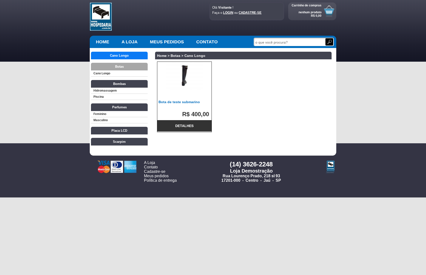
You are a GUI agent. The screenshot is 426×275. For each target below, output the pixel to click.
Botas (175, 56)
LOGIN (228, 13)
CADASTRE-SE (250, 13)
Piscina (98, 96)
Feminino (99, 114)
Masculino (100, 120)
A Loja (149, 163)
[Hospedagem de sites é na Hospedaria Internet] (330, 172)
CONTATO (207, 41)
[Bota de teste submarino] (184, 76)
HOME (102, 41)
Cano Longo (101, 73)
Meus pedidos (156, 176)
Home (162, 56)
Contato (151, 167)
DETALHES (184, 126)
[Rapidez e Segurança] (101, 30)
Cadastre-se (154, 171)
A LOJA (130, 41)
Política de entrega (160, 180)
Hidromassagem (105, 90)
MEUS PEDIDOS (167, 41)
